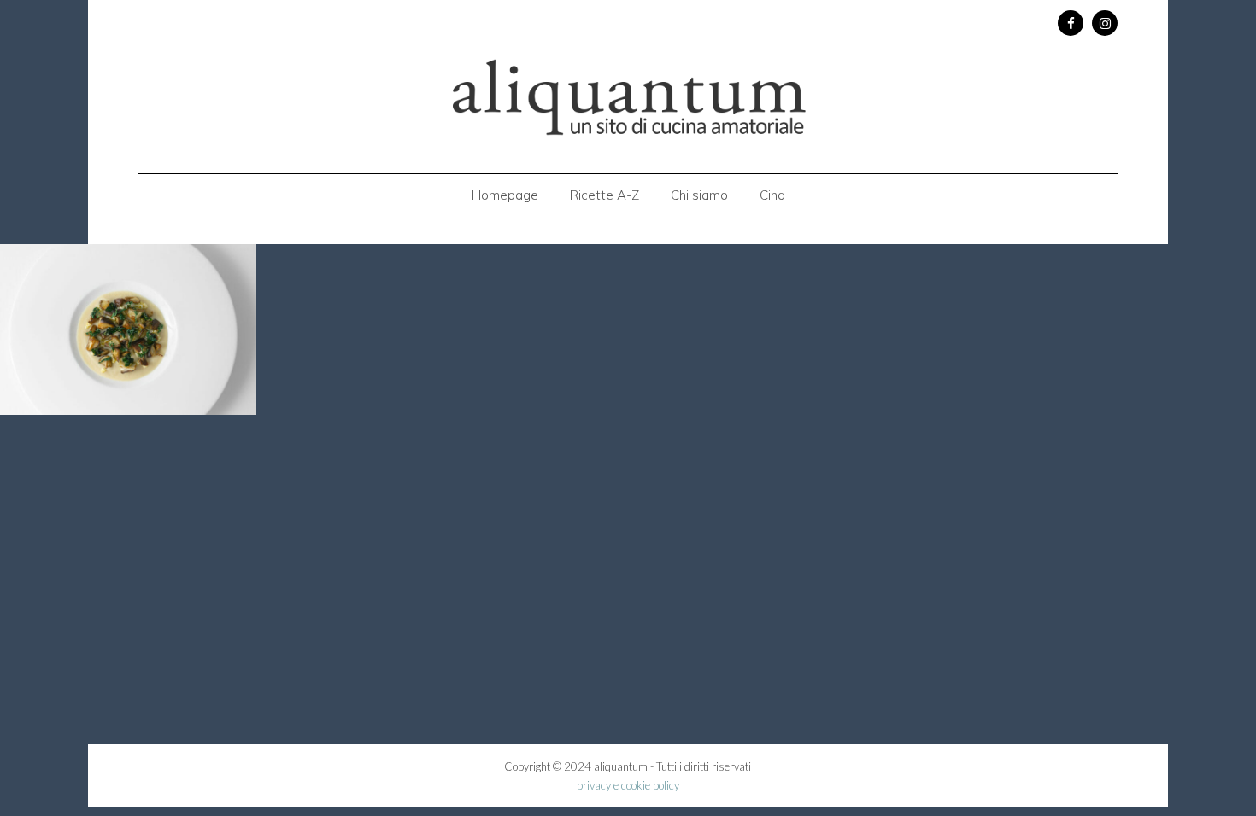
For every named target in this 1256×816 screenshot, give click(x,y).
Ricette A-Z (604, 195)
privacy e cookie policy (628, 785)
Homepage (505, 195)
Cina (772, 195)
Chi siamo (699, 195)
